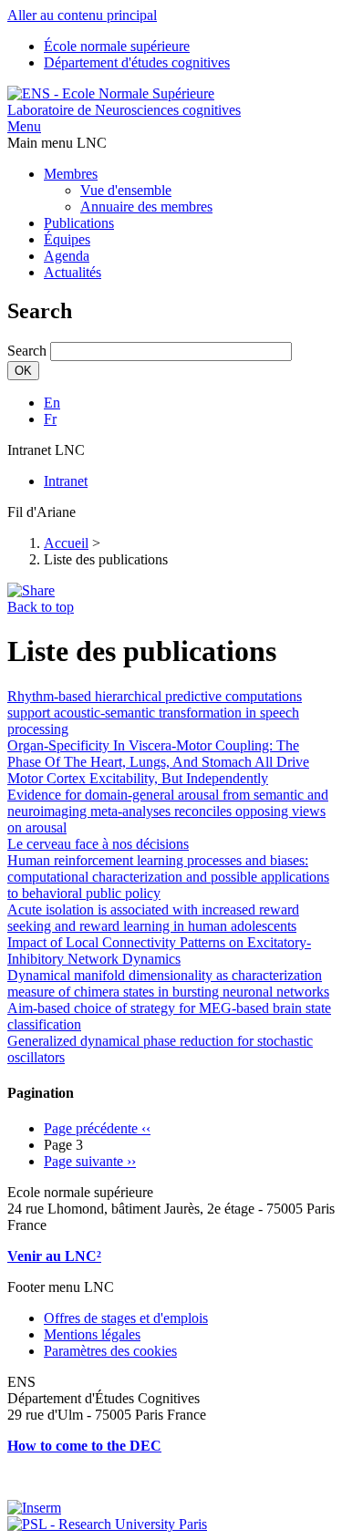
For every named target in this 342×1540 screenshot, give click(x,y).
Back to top (40, 607)
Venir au (36, 1256)
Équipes (67, 239)
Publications (79, 223)
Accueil (66, 543)
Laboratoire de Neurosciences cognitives (124, 110)
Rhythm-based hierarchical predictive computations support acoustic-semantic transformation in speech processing (154, 712)
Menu (24, 126)
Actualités (72, 272)
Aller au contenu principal (82, 15)
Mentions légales (92, 1334)
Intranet (66, 481)
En (52, 402)
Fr (50, 419)
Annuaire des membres (146, 206)
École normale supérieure (117, 46)
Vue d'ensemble (125, 190)
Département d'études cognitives (137, 62)
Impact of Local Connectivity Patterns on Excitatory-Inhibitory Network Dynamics (159, 950)
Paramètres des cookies (110, 1351)
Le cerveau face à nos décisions (98, 844)
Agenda (66, 256)
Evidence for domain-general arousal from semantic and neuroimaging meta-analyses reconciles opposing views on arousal (167, 811)
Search (27, 350)
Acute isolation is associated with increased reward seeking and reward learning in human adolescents (153, 918)
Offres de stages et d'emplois (126, 1318)
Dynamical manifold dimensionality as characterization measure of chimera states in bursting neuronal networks (168, 983)
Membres (71, 173)
